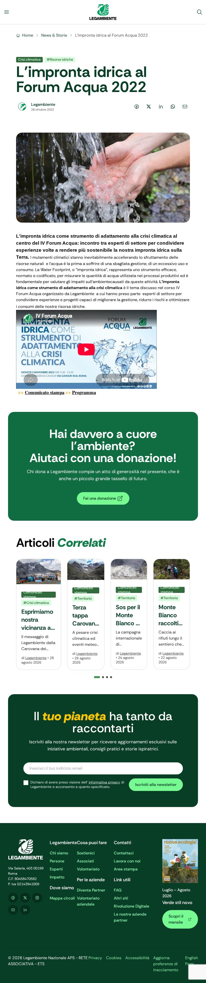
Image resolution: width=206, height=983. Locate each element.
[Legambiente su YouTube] (13, 910)
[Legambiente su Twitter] (25, 898)
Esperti (56, 869)
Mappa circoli (62, 898)
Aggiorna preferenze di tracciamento (165, 963)
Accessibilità (137, 957)
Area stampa (126, 869)
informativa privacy (104, 782)
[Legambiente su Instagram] (37, 898)
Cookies (113, 957)
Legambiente (35, 658)
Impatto (57, 877)
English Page (191, 960)
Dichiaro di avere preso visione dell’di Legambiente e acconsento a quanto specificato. (77, 784)
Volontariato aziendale (88, 901)
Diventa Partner (91, 890)
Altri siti (121, 898)
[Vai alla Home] (103, 12)
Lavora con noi (127, 861)
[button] (103, 677)
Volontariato (88, 869)
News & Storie (54, 35)
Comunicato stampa (44, 392)
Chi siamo (59, 853)
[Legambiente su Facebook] (13, 898)
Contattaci (124, 853)
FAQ (118, 890)
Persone (57, 861)
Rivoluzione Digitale (131, 906)
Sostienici (86, 853)
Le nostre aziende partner (130, 917)
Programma (84, 392)
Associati (85, 861)
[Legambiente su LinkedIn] (25, 910)
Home (27, 35)
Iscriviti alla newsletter (156, 784)
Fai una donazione (99, 498)
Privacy (95, 957)
